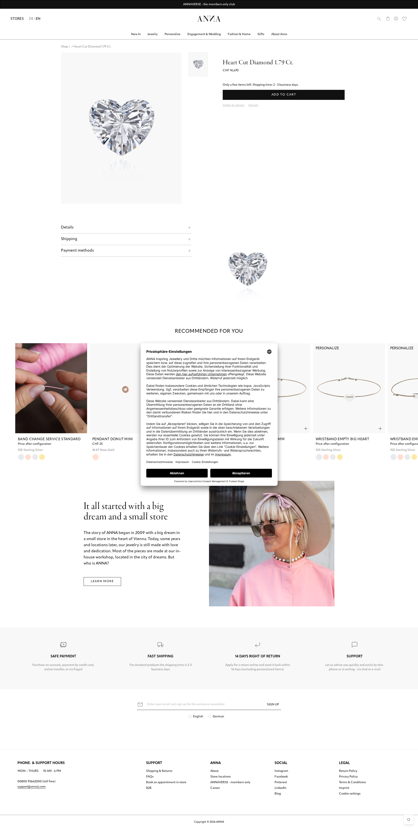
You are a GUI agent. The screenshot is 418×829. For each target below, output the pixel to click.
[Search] (379, 19)
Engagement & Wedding (204, 34)
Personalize (172, 34)
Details (67, 228)
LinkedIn (280, 788)
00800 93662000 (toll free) (36, 781)
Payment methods (77, 251)
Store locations (220, 776)
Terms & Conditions (352, 782)
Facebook (281, 776)
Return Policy (348, 771)
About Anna (279, 34)
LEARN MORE (102, 581)
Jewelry (153, 34)
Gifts (261, 34)
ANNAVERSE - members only (230, 782)
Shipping (69, 239)
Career (215, 788)
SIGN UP (273, 704)
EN (38, 19)
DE (31, 19)
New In (136, 34)
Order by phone (233, 105)
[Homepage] (209, 19)
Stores (17, 19)
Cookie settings (350, 793)
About (214, 771)
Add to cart (283, 94)
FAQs (149, 776)
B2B (149, 788)
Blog (278, 793)
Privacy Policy (348, 776)
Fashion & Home (239, 34)
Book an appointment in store (166, 782)
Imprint (344, 788)
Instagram (281, 771)
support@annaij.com (31, 786)
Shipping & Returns (159, 771)
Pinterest (281, 782)
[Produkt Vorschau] (82, 428)
